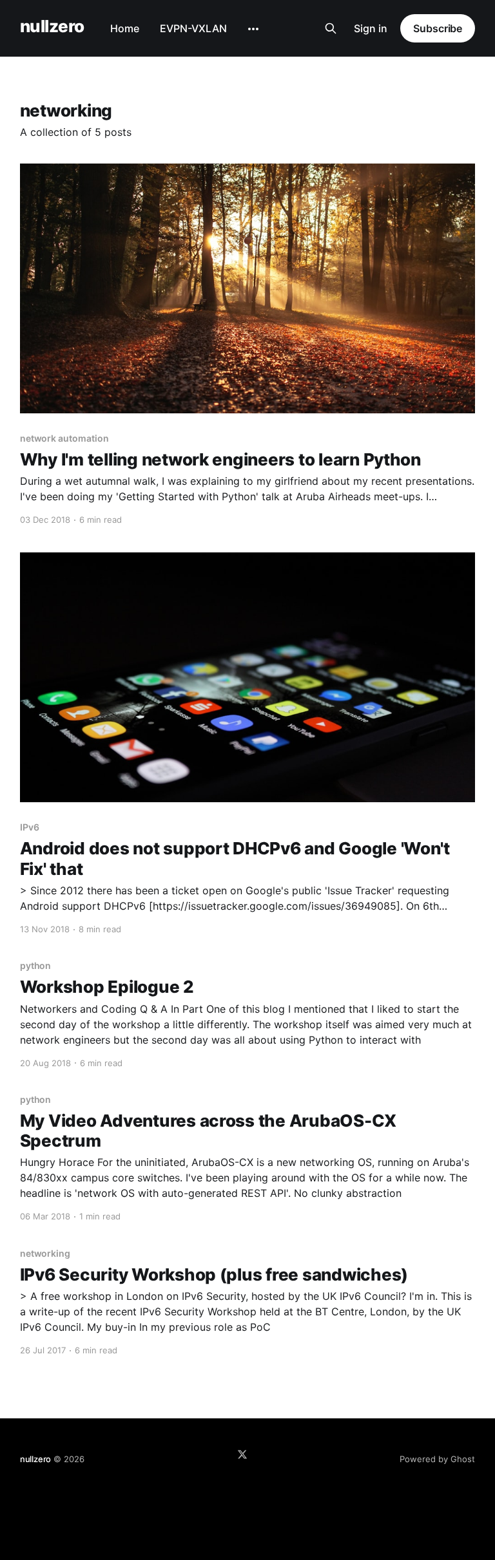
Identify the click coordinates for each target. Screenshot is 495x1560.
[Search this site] (330, 28)
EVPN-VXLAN (193, 28)
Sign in (370, 28)
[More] (253, 29)
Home (124, 28)
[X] (242, 1454)
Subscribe (437, 28)
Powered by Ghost (437, 1459)
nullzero (52, 26)
